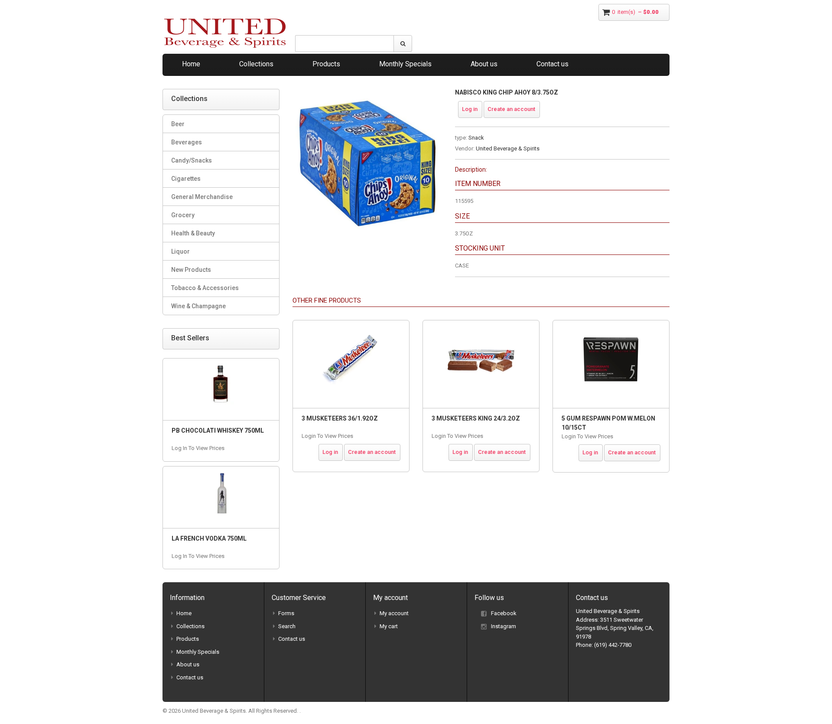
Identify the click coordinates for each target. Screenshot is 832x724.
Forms (286, 613)
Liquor (180, 251)
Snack (476, 137)
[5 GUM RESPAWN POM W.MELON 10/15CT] (611, 364)
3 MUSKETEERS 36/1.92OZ (340, 418)
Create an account (511, 109)
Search (287, 626)
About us (484, 64)
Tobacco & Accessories (205, 287)
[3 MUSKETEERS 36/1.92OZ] (351, 364)
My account (394, 613)
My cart (389, 626)
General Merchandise (202, 196)
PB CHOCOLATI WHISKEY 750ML (218, 430)
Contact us (552, 64)
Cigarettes (186, 178)
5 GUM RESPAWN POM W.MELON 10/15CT (608, 423)
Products (326, 64)
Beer (178, 124)
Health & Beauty (193, 233)
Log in (470, 109)
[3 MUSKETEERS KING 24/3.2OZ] (481, 364)
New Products (191, 269)
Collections (256, 64)
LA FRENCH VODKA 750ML (209, 538)
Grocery (183, 215)
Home (191, 64)
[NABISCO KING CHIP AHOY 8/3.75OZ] (367, 93)
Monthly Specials (405, 64)
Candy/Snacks (191, 160)
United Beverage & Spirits (508, 148)
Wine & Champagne (198, 306)
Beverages (186, 142)
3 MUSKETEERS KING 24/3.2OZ (476, 418)
